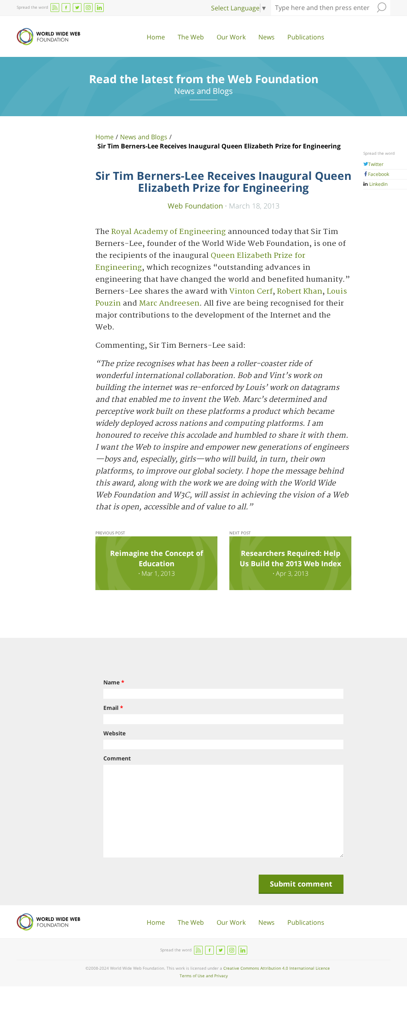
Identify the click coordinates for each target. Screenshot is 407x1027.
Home (156, 37)
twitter (77, 7)
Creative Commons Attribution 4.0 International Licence (276, 968)
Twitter (376, 164)
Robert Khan (299, 291)
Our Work (231, 37)
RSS (54, 7)
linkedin (99, 7)
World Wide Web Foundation (48, 36)
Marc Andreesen (169, 303)
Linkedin (378, 184)
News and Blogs (143, 137)
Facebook (378, 174)
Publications (305, 37)
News (266, 37)
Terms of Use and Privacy (204, 975)
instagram (88, 7)
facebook (66, 7)
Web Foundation (195, 205)
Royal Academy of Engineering (168, 231)
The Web (191, 37)
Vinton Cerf (251, 291)
